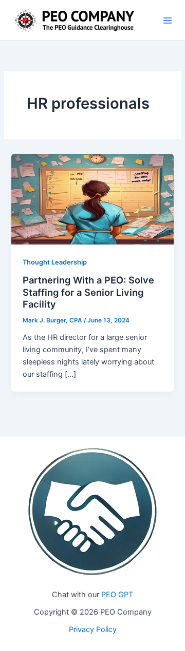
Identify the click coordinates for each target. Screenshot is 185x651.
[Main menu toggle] (167, 20)
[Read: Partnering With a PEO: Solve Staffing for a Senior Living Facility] (92, 199)
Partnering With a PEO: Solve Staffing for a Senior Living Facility (88, 292)
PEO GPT (117, 594)
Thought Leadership (55, 262)
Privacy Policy (93, 629)
